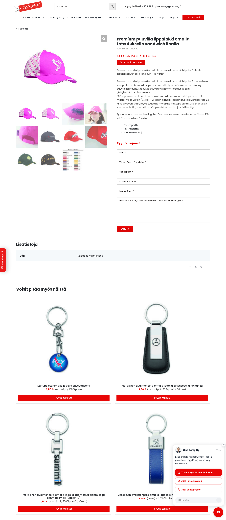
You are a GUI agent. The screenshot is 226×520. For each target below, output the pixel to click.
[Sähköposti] (207, 267)
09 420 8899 (145, 6)
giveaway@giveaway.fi (168, 6)
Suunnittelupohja (133, 132)
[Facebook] (190, 267)
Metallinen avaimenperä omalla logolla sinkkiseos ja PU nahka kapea (162, 495)
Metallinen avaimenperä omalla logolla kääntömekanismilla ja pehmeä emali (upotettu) (64, 496)
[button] (104, 38)
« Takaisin (22, 28)
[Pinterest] (201, 267)
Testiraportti (130, 125)
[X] (196, 267)
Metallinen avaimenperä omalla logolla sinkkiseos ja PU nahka (162, 385)
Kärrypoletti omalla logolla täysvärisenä (63, 385)
